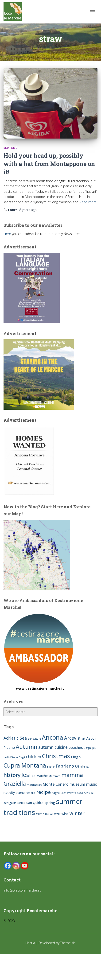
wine (65, 813)
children (33, 756)
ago (28, 210)
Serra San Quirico (30, 802)
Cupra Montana (25, 765)
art (83, 739)
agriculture (34, 738)
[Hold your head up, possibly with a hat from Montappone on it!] (50, 103)
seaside (88, 793)
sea (80, 792)
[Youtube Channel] (24, 865)
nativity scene (14, 792)
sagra (56, 793)
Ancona (52, 737)
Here (7, 234)
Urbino (49, 814)
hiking (84, 766)
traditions (19, 812)
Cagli (22, 757)
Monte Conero (56, 784)
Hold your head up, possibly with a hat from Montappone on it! (49, 164)
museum (77, 784)
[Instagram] (16, 865)
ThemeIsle (68, 943)
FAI (77, 767)
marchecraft (34, 784)
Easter (51, 766)
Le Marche (40, 775)
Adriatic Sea (15, 738)
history (12, 775)
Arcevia (72, 738)
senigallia (10, 803)
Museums (10, 148)
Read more (88, 202)
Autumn (26, 746)
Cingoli (76, 756)
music (91, 784)
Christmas (56, 756)
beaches (76, 747)
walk (57, 814)
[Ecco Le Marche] (15, 11)
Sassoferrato (68, 793)
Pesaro (30, 793)
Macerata (54, 776)
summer (69, 801)
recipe (43, 792)
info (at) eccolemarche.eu (23, 890)
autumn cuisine (53, 747)
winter (77, 813)
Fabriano (65, 766)
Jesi (26, 775)
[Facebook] (8, 865)
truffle (40, 814)
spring (49, 802)
